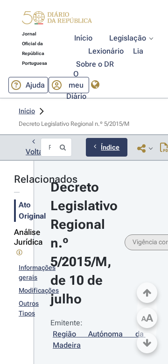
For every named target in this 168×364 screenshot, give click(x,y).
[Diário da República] (57, 19)
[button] (57, 19)
